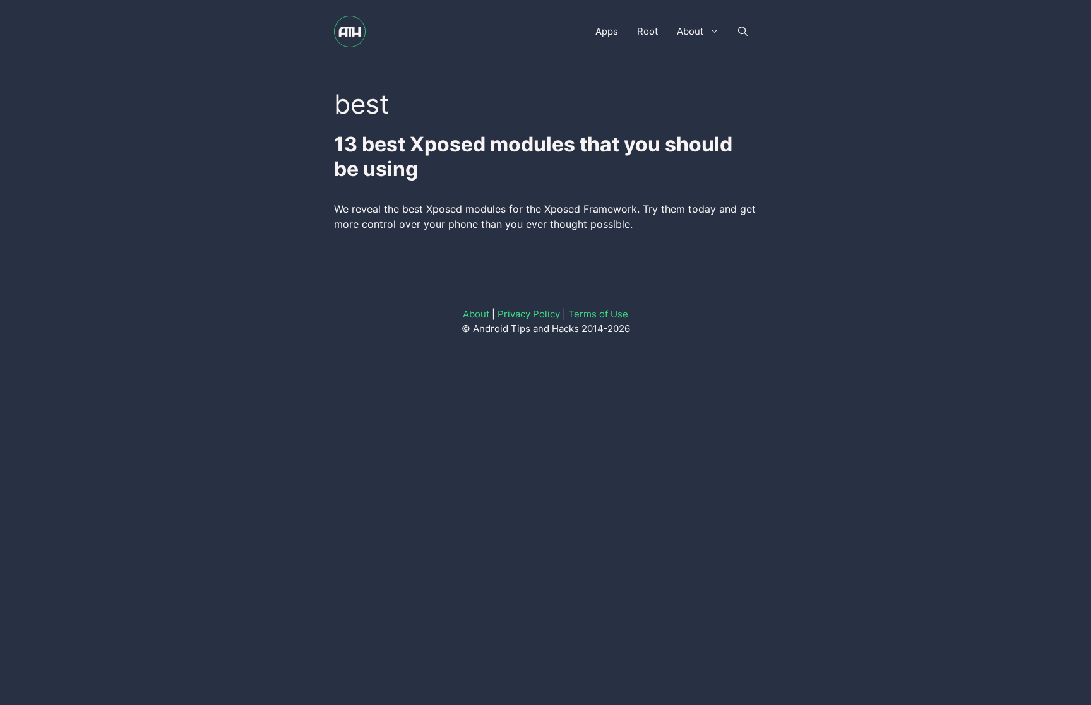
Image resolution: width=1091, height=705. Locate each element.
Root (647, 31)
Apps (606, 31)
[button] (743, 31)
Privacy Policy (529, 314)
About (690, 31)
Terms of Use (598, 314)
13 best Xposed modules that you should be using (533, 156)
